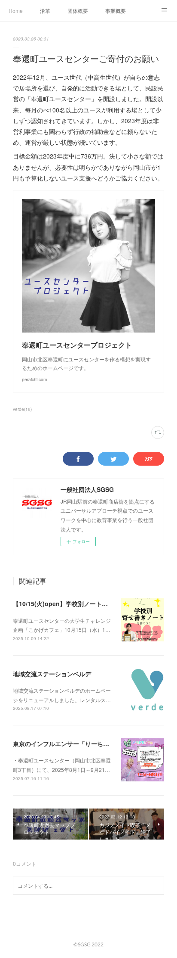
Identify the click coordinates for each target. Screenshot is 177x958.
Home (16, 10)
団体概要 (77, 10)
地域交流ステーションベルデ (52, 673)
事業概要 (115, 10)
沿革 (45, 10)
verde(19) (22, 409)
